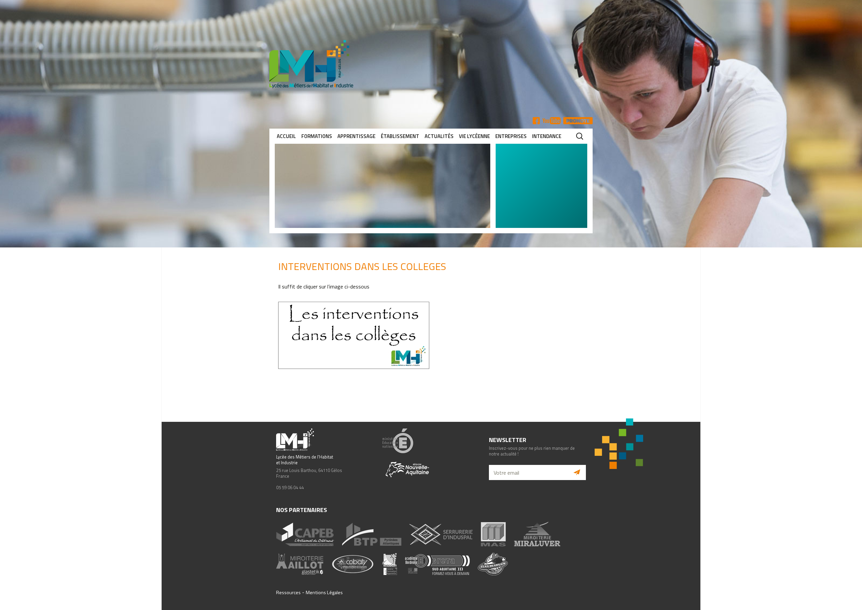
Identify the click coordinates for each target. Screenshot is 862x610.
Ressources (288, 592)
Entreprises (511, 136)
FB (536, 120)
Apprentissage (356, 136)
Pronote (578, 120)
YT (551, 120)
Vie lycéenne (474, 136)
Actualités (439, 136)
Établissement (400, 136)
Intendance (546, 136)
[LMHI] (431, 64)
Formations (316, 136)
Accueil (286, 136)
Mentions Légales (324, 592)
